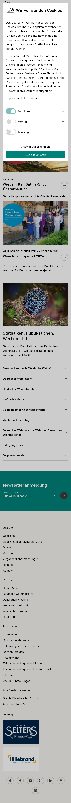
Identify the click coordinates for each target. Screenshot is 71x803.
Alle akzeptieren (35, 155)
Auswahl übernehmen (35, 146)
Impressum (13, 98)
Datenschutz (31, 98)
